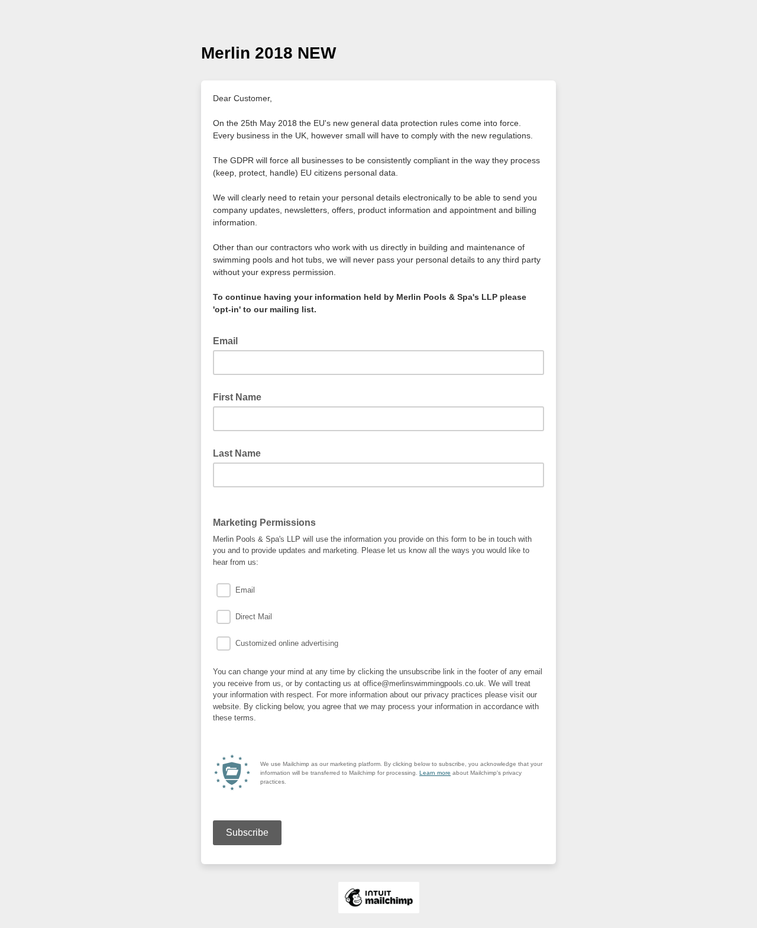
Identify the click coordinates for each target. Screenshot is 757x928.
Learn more (435, 772)
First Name (237, 397)
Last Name (237, 453)
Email (229, 340)
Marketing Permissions (264, 523)
